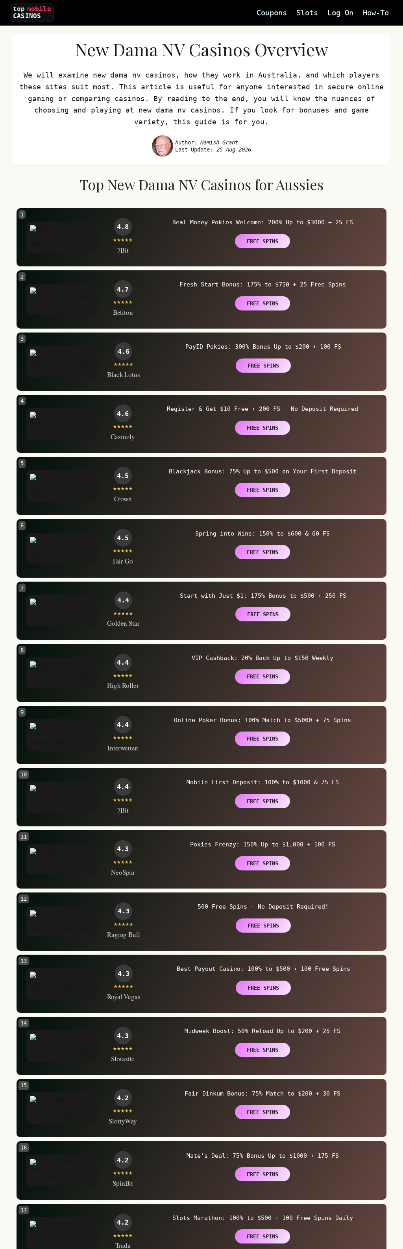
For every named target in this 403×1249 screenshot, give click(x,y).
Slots (307, 12)
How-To (376, 12)
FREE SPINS (262, 241)
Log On (340, 12)
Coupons (272, 12)
